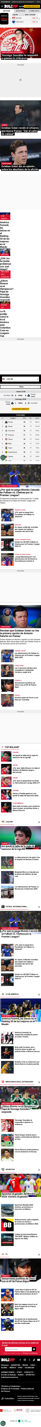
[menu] (2, 6)
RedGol (21, 1375)
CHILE (32, 1365)
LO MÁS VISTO (34, 11)
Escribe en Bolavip (8, 1375)
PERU (20, 1368)
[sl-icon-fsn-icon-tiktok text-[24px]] (34, 1360)
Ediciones (5, 1365)
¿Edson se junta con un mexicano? (22, 2)
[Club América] (39, 995)
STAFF (19, 1372)
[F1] (39, 1255)
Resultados (20, 11)
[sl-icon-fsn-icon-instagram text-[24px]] (25, 1360)
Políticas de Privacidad (10, 1389)
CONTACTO (28, 1372)
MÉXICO (13, 1368)
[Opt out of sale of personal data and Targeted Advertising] (3, 1423)
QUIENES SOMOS (8, 1372)
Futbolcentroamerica (9, 1377)
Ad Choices (5, 1391)
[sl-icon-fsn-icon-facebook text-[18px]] (20, 1360)
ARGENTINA (15, 1365)
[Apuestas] (39, 1170)
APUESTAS (30, 1375)
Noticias (6, 11)
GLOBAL (4, 1368)
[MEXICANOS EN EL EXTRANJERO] (39, 1082)
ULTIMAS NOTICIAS (21, 7)
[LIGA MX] (39, 822)
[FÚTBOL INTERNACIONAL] (39, 907)
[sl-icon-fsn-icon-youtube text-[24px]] (38, 1360)
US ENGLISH (29, 1368)
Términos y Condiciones (30, 1353)
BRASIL (25, 1365)
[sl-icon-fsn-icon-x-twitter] (29, 1360)
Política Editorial (27, 1389)
